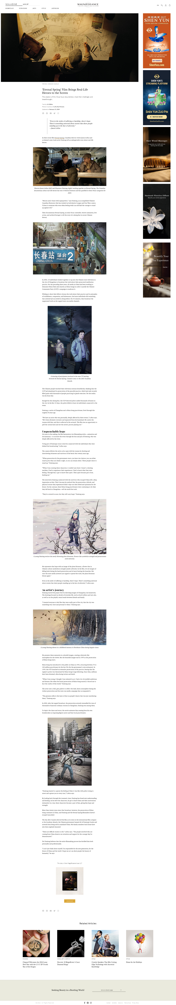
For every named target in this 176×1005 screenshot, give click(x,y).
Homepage (10, 8)
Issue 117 (56, 83)
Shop (26, 4)
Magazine (50, 83)
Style (44, 8)
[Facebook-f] (85, 1003)
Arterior (55, 8)
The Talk (44, 83)
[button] (69, 901)
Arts (34, 8)
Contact (108, 1003)
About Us (120, 1003)
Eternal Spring (59, 138)
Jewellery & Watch (63, 959)
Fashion (25, 959)
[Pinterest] (88, 1003)
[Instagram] (91, 1003)
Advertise (114, 1003)
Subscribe (23, 8)
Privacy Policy (135, 1003)
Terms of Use (127, 1003)
